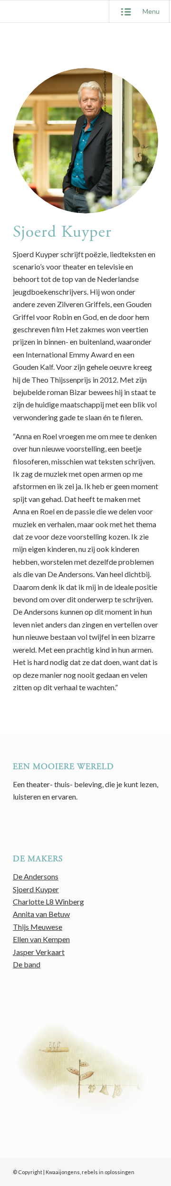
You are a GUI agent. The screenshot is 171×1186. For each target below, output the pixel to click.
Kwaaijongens (63, 1172)
